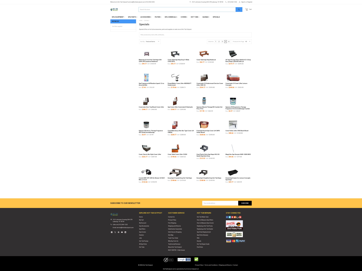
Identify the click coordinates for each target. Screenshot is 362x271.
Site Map (170, 235)
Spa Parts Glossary (202, 235)
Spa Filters (142, 229)
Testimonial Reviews (174, 244)
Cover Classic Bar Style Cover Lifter (150, 154)
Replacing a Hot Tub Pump (205, 226)
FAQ (198, 238)
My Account (142, 223)
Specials (216, 17)
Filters (157, 17)
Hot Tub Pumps (143, 241)
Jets (140, 238)
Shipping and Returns (174, 226)
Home (141, 217)
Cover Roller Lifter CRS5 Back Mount (236, 130)
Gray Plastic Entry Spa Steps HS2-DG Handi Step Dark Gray (208, 155)
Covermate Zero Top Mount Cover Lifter (151, 107)
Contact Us (171, 217)
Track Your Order (173, 238)
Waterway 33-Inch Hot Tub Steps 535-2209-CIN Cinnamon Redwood (150, 60)
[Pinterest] (118, 232)
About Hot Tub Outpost (175, 247)
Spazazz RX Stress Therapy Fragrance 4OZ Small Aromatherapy (151, 131)
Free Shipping (172, 223)
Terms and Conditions (211, 265)
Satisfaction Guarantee (175, 229)
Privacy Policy (172, 220)
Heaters (141, 235)
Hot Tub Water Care (203, 217)
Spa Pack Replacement (204, 232)
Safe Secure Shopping (174, 232)
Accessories (145, 17)
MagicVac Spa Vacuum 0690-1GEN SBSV (238, 154)
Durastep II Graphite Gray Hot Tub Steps (209, 178)
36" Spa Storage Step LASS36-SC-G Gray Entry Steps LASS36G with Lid (238, 60)
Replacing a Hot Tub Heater (205, 229)
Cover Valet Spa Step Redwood (206, 59)
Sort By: (142, 41)
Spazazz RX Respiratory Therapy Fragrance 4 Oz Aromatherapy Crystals (237, 107)
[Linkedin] (125, 232)
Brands (199, 241)
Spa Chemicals (170, 17)
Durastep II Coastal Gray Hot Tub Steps (180, 178)
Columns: (211, 41)
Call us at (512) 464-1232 (120, 224)
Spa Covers (142, 232)
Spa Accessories (144, 226)
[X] (115, 232)
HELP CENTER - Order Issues (176, 250)
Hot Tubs (194, 17)
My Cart (141, 220)
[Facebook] (111, 232)
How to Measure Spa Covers (205, 223)
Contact (235, 265)
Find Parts (200, 247)
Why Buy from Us (173, 241)
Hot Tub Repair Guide (203, 244)
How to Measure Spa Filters (205, 220)
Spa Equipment (118, 17)
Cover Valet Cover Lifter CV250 (177, 154)
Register (249, 2)
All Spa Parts (143, 244)
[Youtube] (121, 232)
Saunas (205, 17)
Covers (184, 17)
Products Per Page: (238, 41)
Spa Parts (132, 17)
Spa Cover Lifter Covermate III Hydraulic (180, 107)
